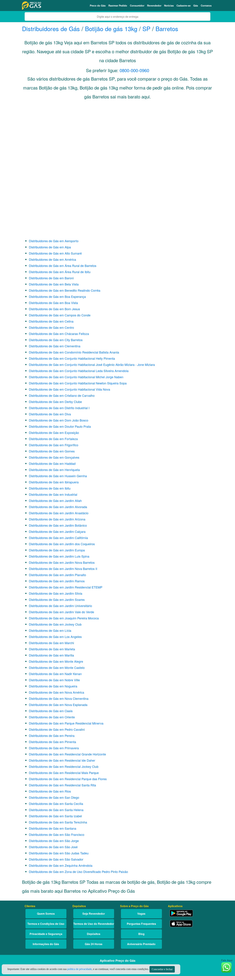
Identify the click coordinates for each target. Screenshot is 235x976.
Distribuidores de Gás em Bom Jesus (54, 309)
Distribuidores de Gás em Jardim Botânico (58, 525)
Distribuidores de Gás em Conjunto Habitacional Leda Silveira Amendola (79, 370)
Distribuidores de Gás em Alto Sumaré (55, 253)
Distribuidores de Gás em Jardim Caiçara (57, 531)
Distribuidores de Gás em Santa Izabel (55, 816)
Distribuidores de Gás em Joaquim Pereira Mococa (64, 618)
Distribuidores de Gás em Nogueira (53, 686)
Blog (141, 934)
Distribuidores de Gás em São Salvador (56, 859)
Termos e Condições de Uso (45, 924)
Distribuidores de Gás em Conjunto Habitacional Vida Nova (69, 389)
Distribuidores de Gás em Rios (50, 791)
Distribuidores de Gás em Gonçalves (54, 457)
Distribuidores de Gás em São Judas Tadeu (59, 853)
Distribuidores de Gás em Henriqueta (54, 469)
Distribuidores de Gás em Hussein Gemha (58, 476)
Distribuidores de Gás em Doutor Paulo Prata (60, 426)
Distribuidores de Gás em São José (53, 847)
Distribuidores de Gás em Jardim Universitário (60, 605)
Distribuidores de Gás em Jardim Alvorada (58, 506)
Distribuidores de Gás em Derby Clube (55, 401)
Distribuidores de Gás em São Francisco (56, 834)
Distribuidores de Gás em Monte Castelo (57, 667)
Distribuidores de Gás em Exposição (54, 432)
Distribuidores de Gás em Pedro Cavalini (57, 729)
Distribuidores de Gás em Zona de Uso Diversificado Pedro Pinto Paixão (78, 871)
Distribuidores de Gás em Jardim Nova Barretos (62, 562)
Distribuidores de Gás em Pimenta (52, 741)
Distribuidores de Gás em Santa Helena (56, 809)
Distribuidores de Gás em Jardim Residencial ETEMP (65, 587)
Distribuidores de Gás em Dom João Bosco (58, 420)
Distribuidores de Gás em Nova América (56, 692)
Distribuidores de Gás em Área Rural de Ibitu (59, 272)
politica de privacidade (79, 969)
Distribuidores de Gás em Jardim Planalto (57, 575)
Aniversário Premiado (141, 944)
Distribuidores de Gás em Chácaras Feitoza (59, 333)
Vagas (141, 914)
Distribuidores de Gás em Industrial (53, 494)
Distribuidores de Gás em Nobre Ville (54, 680)
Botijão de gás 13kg (111, 28)
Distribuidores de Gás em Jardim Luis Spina (59, 556)
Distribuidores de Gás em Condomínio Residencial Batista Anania (74, 352)
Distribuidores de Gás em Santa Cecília (56, 803)
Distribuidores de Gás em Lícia (50, 630)
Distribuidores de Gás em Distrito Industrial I (59, 408)
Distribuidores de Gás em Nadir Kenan (55, 673)
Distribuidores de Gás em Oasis (51, 711)
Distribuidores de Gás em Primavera (54, 748)
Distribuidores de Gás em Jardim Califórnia (58, 537)
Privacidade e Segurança (46, 934)
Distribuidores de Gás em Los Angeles (55, 636)
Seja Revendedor (93, 914)
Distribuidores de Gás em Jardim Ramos (57, 581)
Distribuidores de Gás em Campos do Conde (59, 315)
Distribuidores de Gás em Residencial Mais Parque (64, 772)
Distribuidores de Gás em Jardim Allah (55, 500)
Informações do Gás (46, 944)
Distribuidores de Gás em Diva (50, 414)
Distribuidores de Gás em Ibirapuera (54, 482)
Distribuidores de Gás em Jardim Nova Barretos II (63, 568)
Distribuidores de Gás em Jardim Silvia (55, 593)
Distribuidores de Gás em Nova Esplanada (58, 704)
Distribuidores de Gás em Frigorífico (53, 445)
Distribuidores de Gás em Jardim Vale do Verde (61, 612)
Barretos (167, 28)
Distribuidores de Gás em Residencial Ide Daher (62, 760)
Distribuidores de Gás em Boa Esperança (57, 296)
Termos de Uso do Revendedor (93, 924)
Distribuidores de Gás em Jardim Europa (57, 550)
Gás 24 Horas (93, 944)
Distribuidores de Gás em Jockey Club (55, 624)
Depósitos (93, 934)
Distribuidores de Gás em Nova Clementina (58, 698)
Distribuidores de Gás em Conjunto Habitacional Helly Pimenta (72, 358)
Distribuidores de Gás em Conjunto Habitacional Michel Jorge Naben (76, 377)
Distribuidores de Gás (52, 28)
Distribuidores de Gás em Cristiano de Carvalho (62, 395)
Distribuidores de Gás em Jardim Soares (57, 599)
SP (146, 28)
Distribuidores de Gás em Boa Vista (53, 302)
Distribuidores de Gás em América (52, 259)
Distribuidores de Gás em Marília (51, 655)
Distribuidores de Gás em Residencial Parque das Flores (68, 779)
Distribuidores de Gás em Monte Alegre (56, 661)
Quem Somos (46, 914)
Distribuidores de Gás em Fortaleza (53, 438)
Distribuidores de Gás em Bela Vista (54, 284)
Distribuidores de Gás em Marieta (52, 649)
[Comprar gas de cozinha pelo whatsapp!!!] (226, 967)
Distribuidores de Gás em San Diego (54, 797)
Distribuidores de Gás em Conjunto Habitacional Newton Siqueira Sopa (78, 383)
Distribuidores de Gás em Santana (52, 828)
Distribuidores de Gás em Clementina (54, 346)
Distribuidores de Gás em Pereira (51, 735)
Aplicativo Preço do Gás (117, 960)
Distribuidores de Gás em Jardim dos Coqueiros (62, 544)
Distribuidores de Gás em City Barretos (56, 340)
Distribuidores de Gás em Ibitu (50, 488)
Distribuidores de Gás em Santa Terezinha (58, 822)
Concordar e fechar (162, 969)
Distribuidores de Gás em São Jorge (54, 840)
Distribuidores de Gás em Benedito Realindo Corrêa (64, 290)
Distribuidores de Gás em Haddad (52, 463)
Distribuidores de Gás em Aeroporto (53, 241)
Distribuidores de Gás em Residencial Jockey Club (63, 766)
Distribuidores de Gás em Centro (51, 327)
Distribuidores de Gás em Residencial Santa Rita (62, 785)
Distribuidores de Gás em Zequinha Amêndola (60, 865)
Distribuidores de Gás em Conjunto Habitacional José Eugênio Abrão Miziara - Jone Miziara (92, 364)
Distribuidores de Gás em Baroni (51, 278)
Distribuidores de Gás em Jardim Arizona (57, 519)
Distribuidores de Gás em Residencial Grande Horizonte (67, 754)
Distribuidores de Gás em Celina (51, 321)
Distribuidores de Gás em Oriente (52, 717)
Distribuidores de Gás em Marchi (51, 643)
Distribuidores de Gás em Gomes (52, 451)
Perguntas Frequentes (141, 924)
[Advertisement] (117, 137)
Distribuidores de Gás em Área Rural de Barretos (62, 265)
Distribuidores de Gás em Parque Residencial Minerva (66, 723)
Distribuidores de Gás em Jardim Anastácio (58, 513)
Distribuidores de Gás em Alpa (50, 247)
